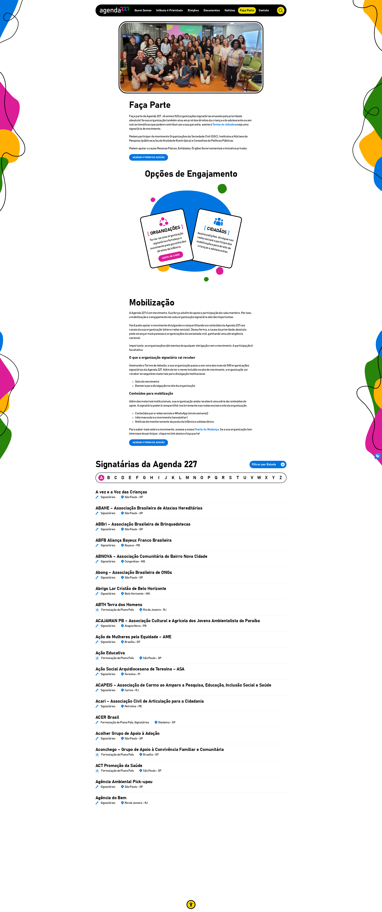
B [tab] (108, 478)
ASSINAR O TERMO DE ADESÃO (148, 157)
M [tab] (187, 478)
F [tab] (137, 478)
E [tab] (130, 478)
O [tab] (201, 478)
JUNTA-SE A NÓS (171, 256)
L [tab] (180, 478)
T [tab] (238, 478)
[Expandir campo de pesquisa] (280, 10)
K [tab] (173, 478)
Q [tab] (216, 478)
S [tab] (230, 478)
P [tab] (209, 478)
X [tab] (266, 478)
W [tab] (259, 478)
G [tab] (144, 478)
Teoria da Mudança (207, 429)
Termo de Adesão (223, 124)
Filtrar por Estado (264, 464)
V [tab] (252, 478)
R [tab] (223, 478)
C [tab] (115, 478)
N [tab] (194, 478)
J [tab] (166, 478)
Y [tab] (273, 478)
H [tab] (151, 478)
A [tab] (101, 478)
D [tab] (122, 478)
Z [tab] (280, 478)
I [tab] (158, 478)
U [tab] (244, 478)
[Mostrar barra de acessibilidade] (191, 904)
